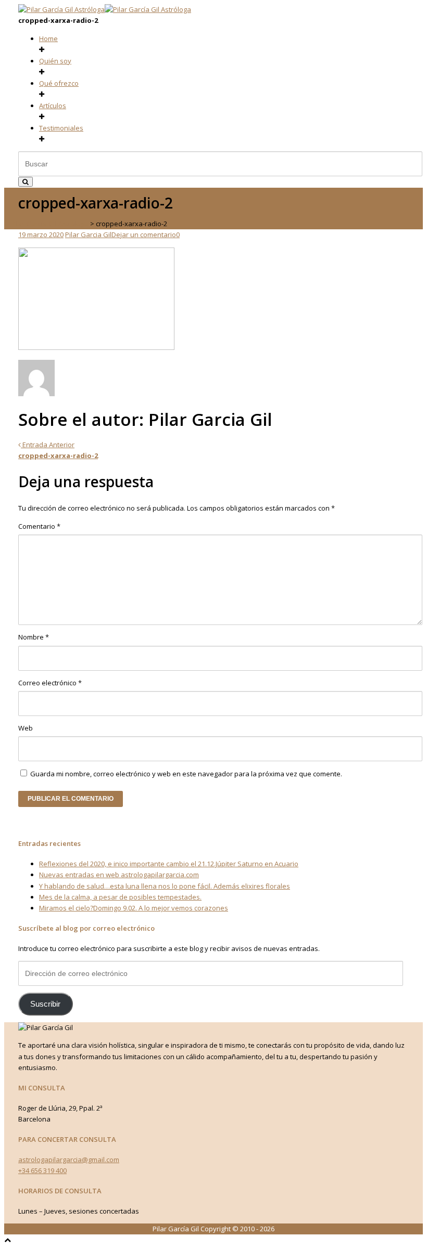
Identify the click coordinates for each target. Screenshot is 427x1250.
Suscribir (45, 1004)
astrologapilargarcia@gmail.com (68, 1159)
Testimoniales (61, 128)
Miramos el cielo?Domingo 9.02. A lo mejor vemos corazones (133, 908)
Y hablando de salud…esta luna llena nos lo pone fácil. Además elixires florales (164, 886)
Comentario (39, 526)
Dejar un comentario (143, 234)
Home (48, 38)
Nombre (33, 637)
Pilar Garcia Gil (88, 234)
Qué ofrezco (59, 83)
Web (25, 728)
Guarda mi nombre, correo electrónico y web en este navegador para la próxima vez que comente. (186, 773)
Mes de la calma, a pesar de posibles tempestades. (120, 897)
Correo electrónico (50, 682)
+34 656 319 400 (42, 1170)
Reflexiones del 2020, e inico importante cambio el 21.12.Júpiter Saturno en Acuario (168, 863)
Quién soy (55, 61)
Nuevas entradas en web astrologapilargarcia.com (119, 874)
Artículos (52, 105)
